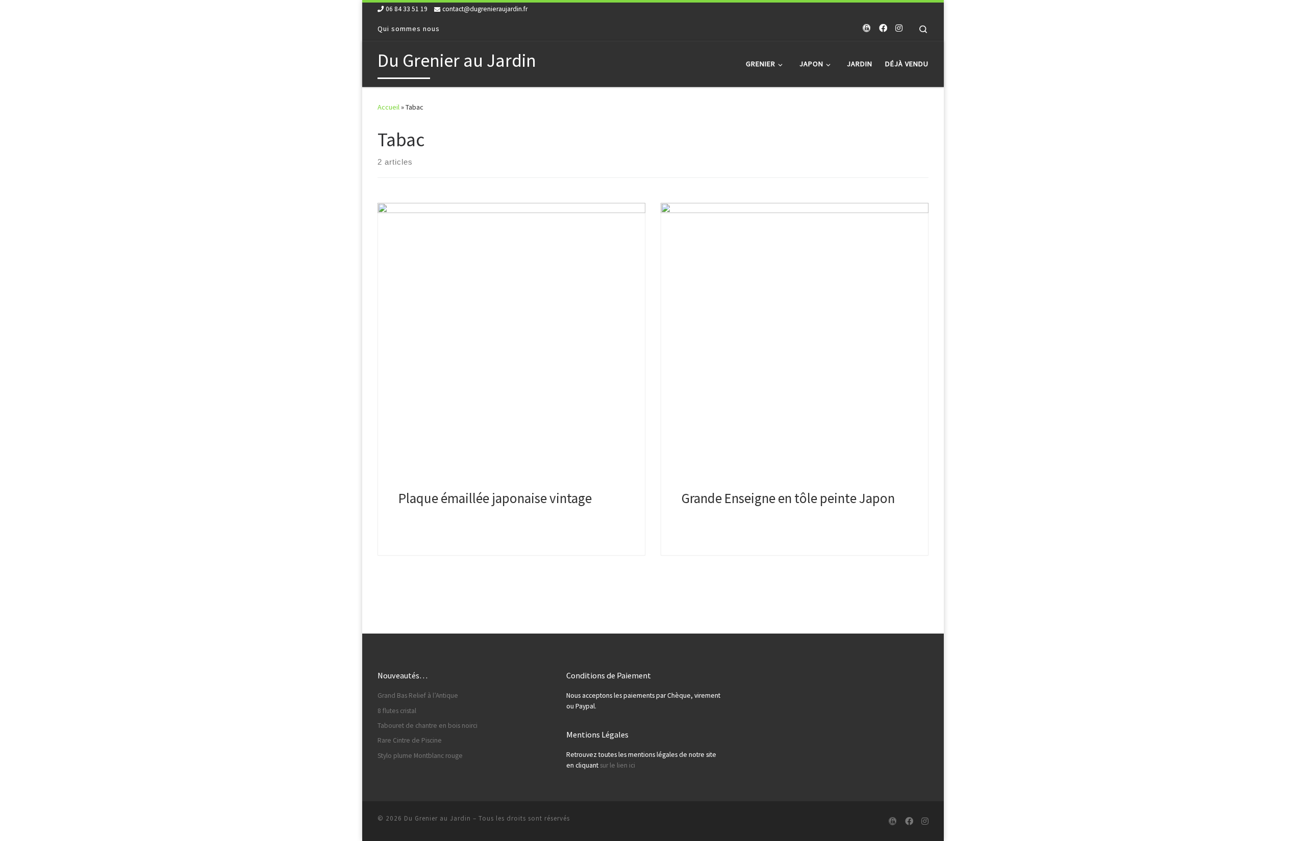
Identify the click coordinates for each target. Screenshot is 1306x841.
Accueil (388, 107)
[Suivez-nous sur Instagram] (898, 28)
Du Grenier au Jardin (437, 818)
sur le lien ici (617, 765)
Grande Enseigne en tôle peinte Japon (788, 498)
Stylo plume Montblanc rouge (420, 755)
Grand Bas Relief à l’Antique (418, 695)
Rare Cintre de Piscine (410, 740)
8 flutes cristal (397, 710)
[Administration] (867, 28)
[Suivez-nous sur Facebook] (883, 28)
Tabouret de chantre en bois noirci (428, 725)
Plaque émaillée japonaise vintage (495, 498)
